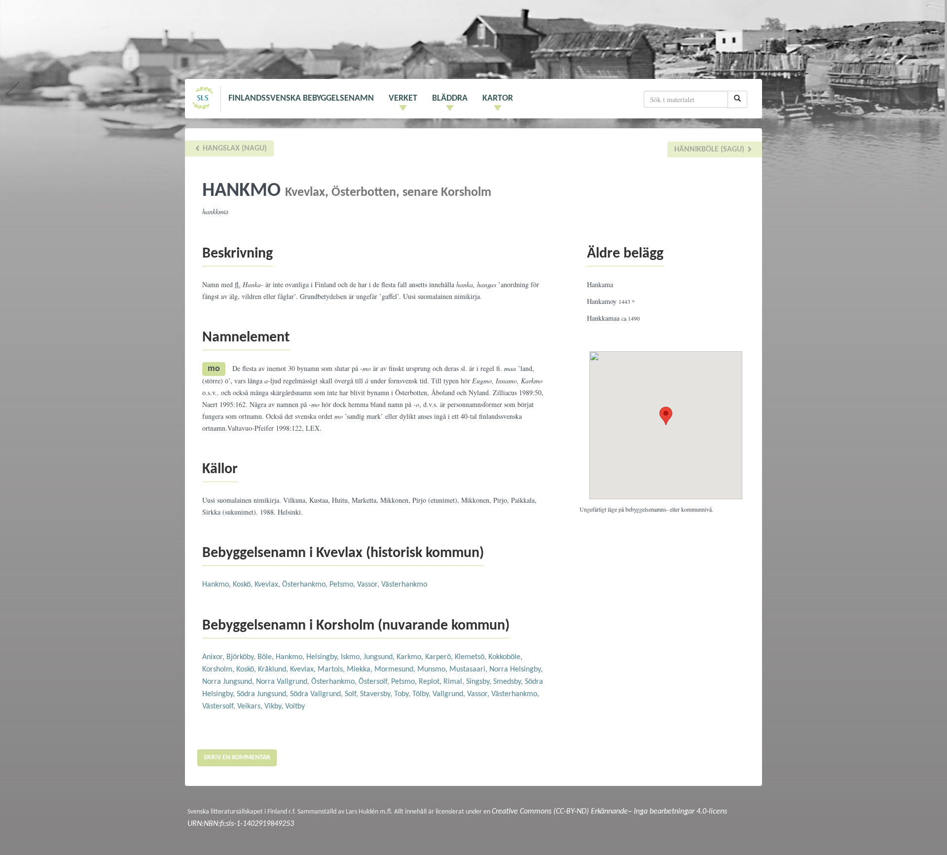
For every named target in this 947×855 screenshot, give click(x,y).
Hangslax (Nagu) (234, 148)
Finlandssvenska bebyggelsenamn (301, 98)
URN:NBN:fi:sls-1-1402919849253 (240, 824)
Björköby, (241, 657)
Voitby (295, 706)
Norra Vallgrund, (283, 682)
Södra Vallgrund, (317, 694)
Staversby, (377, 694)
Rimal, (454, 682)
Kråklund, (274, 669)
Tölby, (422, 694)
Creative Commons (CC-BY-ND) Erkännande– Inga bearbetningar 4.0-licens (609, 812)
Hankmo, (217, 585)
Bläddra (450, 98)
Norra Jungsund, (229, 682)
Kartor (497, 98)
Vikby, (274, 706)
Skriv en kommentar (237, 757)
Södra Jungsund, (263, 694)
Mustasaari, (469, 669)
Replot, (431, 682)
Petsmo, (343, 585)
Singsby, (479, 682)
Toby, (403, 694)
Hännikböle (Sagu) (710, 149)
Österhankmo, (305, 585)
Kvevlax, (268, 585)
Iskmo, (352, 657)
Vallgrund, (450, 694)
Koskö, (244, 585)
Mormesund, (395, 669)
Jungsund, (380, 657)
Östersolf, (375, 682)
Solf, (352, 694)
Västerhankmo (404, 585)
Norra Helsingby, (516, 669)
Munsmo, (433, 669)
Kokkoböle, (505, 657)
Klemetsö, (471, 657)
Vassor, (369, 585)
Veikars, (250, 706)
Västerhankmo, (515, 694)
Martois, (332, 669)
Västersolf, (219, 706)
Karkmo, (411, 657)
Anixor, (214, 657)
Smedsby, (509, 682)
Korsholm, (219, 669)
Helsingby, (323, 657)
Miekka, (360, 669)
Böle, (266, 657)
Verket (403, 98)
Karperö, (440, 657)
